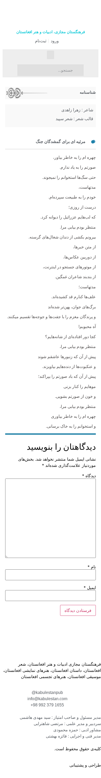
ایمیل (90, 587)
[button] (50, 55)
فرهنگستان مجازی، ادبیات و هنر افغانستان (50, 32)
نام (92, 567)
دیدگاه (89, 476)
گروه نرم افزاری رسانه (48, 765)
